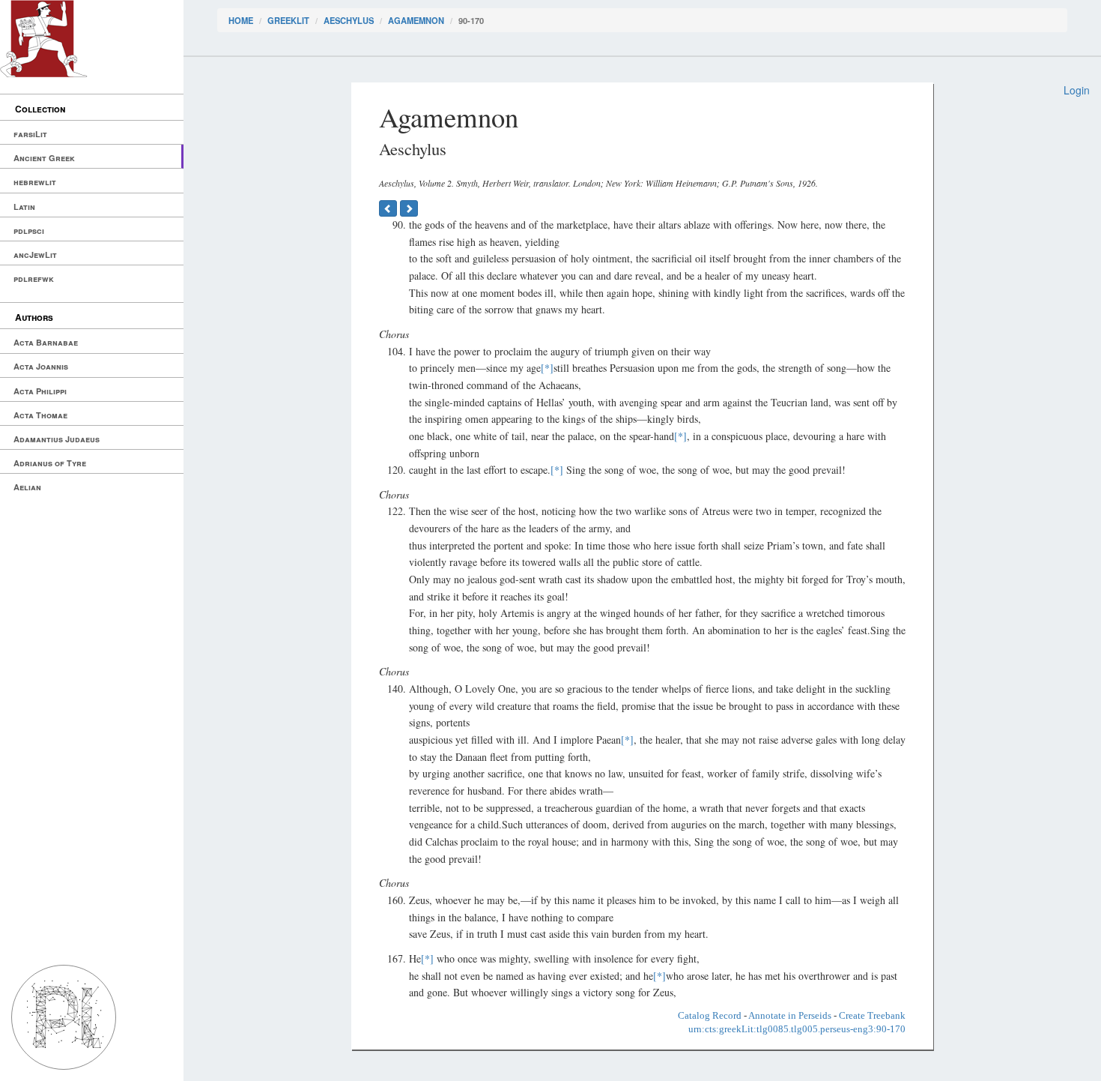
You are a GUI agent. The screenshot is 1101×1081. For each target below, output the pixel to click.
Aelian (27, 487)
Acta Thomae (40, 415)
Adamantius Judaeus (56, 439)
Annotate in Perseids (789, 1015)
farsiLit (30, 133)
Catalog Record (709, 1015)
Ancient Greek (44, 157)
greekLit (288, 20)
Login (1077, 89)
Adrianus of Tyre (49, 463)
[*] (547, 368)
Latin (24, 206)
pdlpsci (28, 230)
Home (240, 20)
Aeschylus (349, 20)
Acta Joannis (40, 366)
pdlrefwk (33, 278)
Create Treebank (872, 1015)
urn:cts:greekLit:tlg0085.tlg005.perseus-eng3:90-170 (797, 1029)
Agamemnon (416, 20)
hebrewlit (34, 181)
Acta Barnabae (45, 342)
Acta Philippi (40, 391)
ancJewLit (35, 254)
